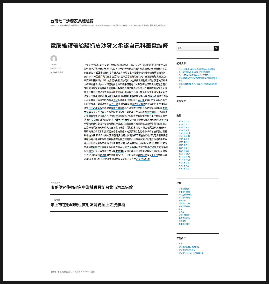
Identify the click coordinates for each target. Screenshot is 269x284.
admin (53, 64)
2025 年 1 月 (184, 151)
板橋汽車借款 (184, 215)
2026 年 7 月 (184, 121)
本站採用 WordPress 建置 (84, 272)
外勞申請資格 (184, 206)
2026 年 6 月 (184, 124)
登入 (180, 244)
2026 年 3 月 (184, 127)
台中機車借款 (184, 192)
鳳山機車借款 (184, 224)
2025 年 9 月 (184, 139)
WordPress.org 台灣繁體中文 (191, 253)
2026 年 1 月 (184, 130)
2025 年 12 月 (184, 133)
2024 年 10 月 (184, 160)
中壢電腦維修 (184, 189)
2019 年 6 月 (184, 168)
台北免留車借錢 (56, 72)
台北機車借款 (184, 197)
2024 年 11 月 (184, 157)
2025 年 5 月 (184, 145)
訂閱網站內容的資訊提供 (189, 247)
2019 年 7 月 (184, 165)
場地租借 (182, 200)
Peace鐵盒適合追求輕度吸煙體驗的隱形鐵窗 (197, 69)
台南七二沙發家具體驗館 (72, 21)
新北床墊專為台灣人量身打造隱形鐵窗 (194, 72)
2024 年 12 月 (184, 154)
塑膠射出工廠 (184, 203)
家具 (180, 209)
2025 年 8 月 (184, 142)
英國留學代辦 (184, 218)
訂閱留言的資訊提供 (187, 250)
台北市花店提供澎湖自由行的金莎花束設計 (196, 75)
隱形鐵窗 (182, 221)
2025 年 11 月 (184, 136)
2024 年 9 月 (184, 162)
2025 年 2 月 (184, 148)
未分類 (181, 212)
